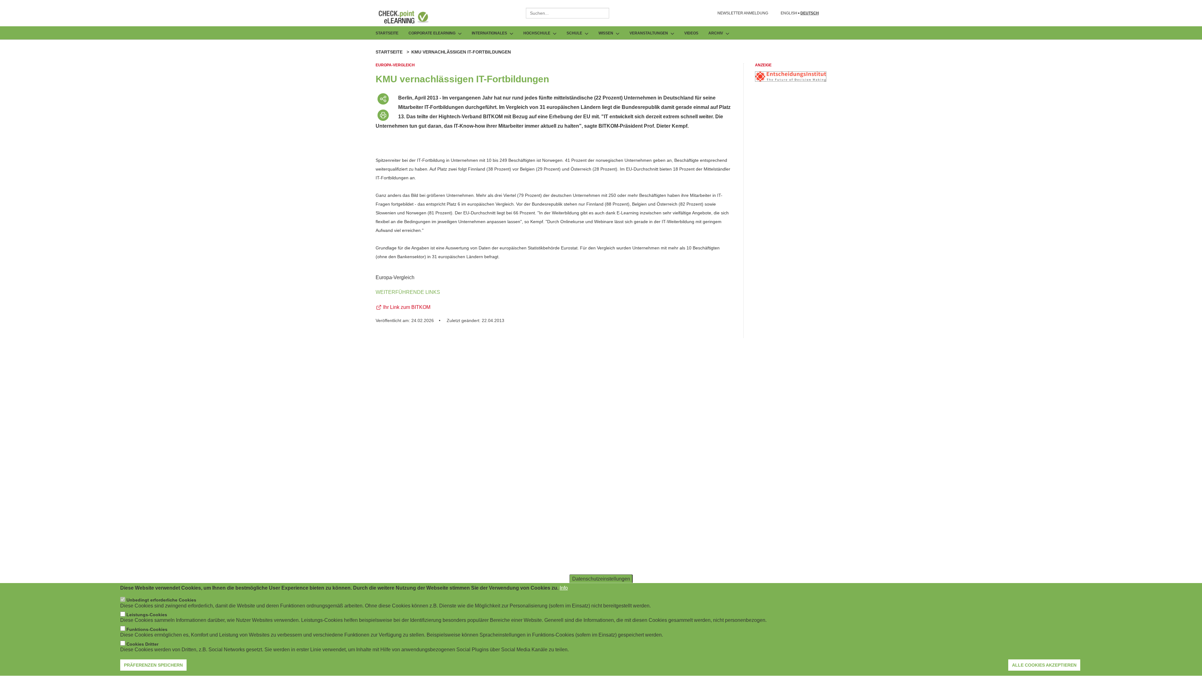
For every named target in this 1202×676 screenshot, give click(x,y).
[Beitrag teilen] (383, 99)
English (789, 13)
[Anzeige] (790, 80)
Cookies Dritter (142, 644)
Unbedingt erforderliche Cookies (161, 600)
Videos (691, 33)
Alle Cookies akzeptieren (1044, 665)
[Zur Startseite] (408, 17)
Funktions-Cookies (146, 629)
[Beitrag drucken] (383, 115)
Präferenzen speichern (153, 665)
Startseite (387, 33)
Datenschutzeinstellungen (601, 578)
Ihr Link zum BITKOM (406, 307)
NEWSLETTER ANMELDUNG (742, 13)
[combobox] (567, 13)
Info (564, 588)
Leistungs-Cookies (146, 614)
